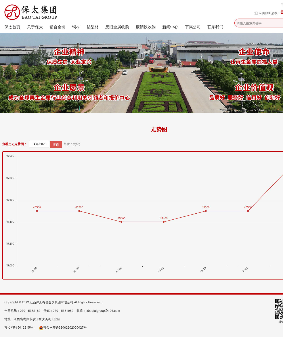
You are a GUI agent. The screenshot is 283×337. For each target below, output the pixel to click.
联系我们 (215, 26)
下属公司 (193, 26)
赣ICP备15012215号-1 (20, 327)
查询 (56, 144)
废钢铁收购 (146, 26)
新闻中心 (170, 26)
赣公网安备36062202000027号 (65, 327)
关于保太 (35, 26)
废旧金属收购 (117, 26)
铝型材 (93, 26)
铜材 (76, 26)
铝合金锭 (57, 26)
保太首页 (12, 26)
